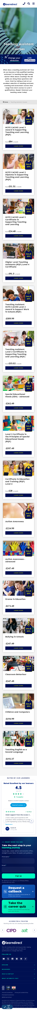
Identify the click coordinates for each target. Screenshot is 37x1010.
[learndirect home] (12, 942)
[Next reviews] (31, 820)
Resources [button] (6, 969)
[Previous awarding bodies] (2, 930)
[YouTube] (4, 959)
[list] (18, 931)
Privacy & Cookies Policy (21, 992)
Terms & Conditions (7, 992)
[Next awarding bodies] (34, 930)
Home (6, 102)
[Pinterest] (21, 959)
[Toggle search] (29, 3)
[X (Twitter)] (8, 959)
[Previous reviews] (5, 820)
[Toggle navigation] (33, 3)
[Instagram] (17, 959)
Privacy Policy (24, 880)
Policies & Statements (8, 995)
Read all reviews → (18, 805)
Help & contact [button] (8, 974)
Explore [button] (5, 965)
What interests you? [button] (10, 978)
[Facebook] (12, 959)
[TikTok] (25, 959)
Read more (9, 824)
